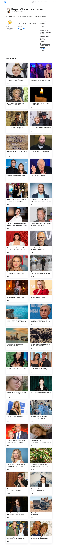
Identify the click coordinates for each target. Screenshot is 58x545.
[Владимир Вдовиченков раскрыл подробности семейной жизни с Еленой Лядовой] (17, 170)
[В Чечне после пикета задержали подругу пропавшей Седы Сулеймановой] (17, 387)
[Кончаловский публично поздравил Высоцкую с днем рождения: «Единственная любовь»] (41, 532)
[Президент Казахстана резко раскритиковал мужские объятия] (41, 315)
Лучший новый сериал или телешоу (44, 38)
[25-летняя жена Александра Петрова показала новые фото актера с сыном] (41, 363)
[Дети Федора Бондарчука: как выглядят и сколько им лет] (41, 242)
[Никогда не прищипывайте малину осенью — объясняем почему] (41, 459)
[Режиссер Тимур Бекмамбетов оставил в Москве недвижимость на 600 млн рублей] (41, 146)
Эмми (9, 25)
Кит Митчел (21, 28)
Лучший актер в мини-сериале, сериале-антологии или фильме (27, 25)
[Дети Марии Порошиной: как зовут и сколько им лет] (17, 98)
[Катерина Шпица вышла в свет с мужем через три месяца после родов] (17, 218)
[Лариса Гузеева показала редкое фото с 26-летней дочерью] (17, 194)
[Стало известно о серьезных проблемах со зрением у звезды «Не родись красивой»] (17, 266)
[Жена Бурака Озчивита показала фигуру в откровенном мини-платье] (17, 291)
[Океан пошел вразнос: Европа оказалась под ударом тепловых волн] (17, 315)
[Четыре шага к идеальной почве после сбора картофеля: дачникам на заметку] (41, 339)
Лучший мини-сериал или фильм (45, 31)
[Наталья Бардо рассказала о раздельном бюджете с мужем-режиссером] (17, 532)
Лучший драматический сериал (45, 25)
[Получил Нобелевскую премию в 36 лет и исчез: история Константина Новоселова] (17, 483)
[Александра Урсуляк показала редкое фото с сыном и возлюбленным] (41, 483)
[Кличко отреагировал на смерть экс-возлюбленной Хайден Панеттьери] (17, 435)
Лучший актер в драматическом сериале (45, 45)
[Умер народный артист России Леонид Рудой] (41, 98)
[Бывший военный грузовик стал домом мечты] (41, 507)
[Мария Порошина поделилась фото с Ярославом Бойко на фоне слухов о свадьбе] (41, 74)
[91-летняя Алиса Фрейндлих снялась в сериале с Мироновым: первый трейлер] (17, 122)
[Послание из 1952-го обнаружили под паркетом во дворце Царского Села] (17, 146)
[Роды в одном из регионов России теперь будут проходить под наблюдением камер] (41, 411)
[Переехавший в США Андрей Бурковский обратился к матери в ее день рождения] (41, 194)
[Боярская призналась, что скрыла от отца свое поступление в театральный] (41, 387)
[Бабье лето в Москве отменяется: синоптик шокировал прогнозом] (41, 266)
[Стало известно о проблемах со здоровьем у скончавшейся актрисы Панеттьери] (17, 74)
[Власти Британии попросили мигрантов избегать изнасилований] (17, 339)
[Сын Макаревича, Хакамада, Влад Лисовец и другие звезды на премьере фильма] (17, 507)
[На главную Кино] (8, 2)
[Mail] (5, 2)
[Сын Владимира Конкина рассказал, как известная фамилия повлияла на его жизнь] (41, 170)
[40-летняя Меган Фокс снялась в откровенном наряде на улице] (17, 363)
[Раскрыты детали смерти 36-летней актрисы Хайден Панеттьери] (41, 291)
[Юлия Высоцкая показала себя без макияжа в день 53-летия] (17, 459)
